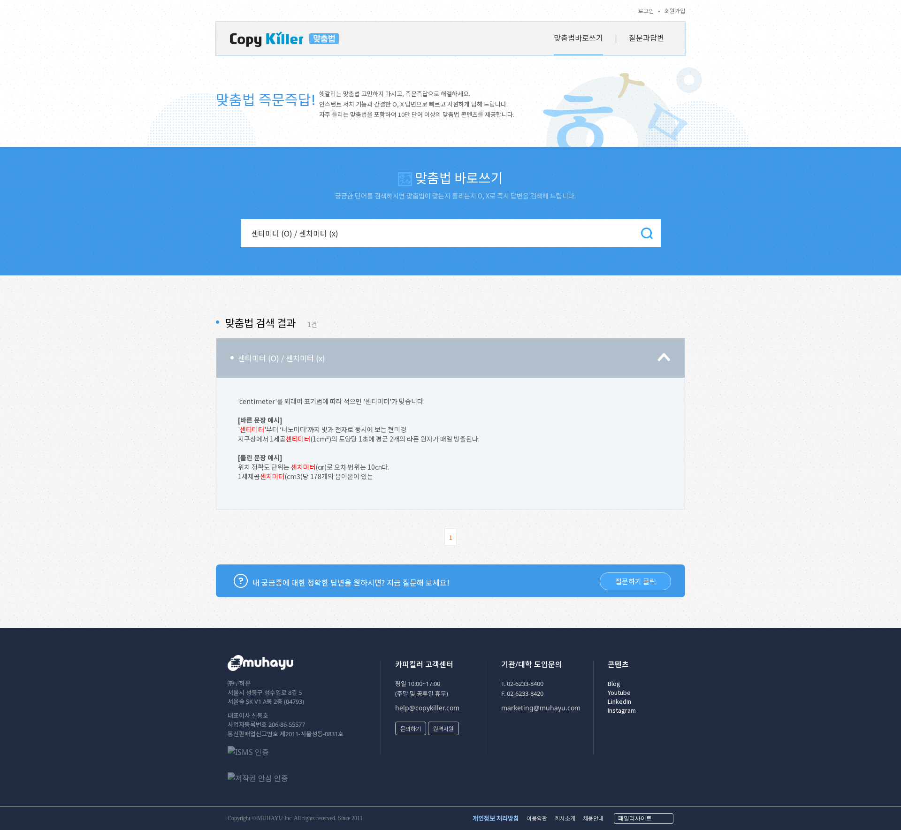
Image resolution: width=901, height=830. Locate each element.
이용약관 (537, 818)
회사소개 (565, 818)
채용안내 (593, 818)
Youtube (619, 692)
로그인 (646, 11)
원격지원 (443, 728)
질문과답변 (646, 37)
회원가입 (674, 11)
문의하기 (410, 728)
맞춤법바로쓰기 (578, 37)
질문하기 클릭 (635, 581)
